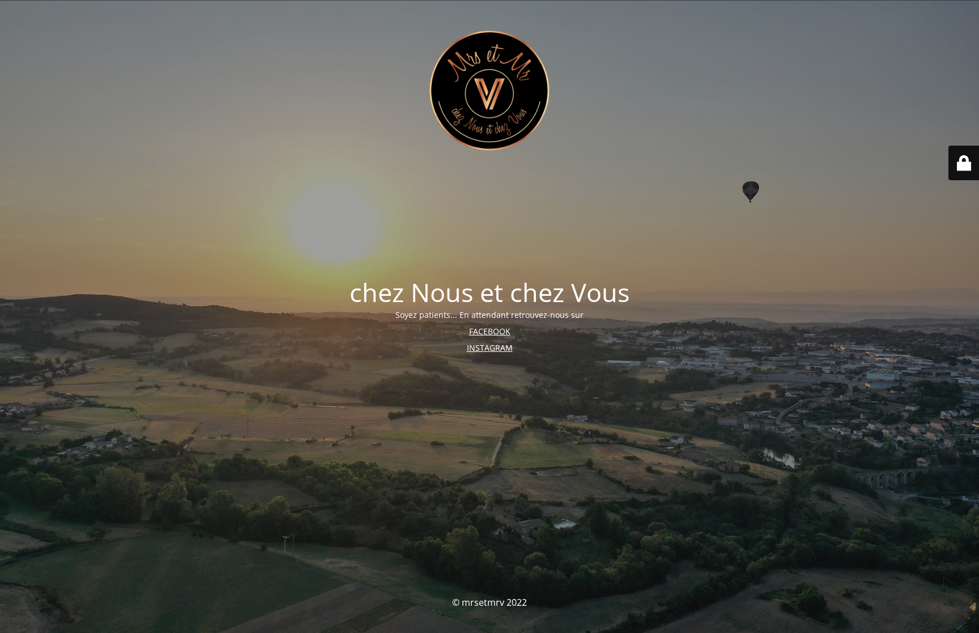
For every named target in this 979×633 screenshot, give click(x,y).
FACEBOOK (489, 331)
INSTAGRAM (490, 347)
